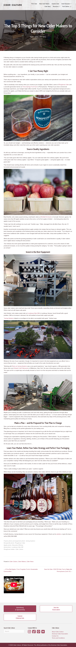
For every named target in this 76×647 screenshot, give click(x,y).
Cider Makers (22, 561)
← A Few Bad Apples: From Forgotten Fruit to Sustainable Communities (21, 570)
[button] (71, 3)
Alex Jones (43, 37)
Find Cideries (66, 6)
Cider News (47, 6)
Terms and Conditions (58, 638)
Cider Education (65, 3)
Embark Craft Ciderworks (21, 368)
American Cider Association (60, 633)
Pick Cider (34, 3)
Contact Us (55, 636)
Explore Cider (55, 3)
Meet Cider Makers (44, 3)
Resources (56, 6)
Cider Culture (13, 561)
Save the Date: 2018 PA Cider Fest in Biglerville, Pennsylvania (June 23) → (58, 570)
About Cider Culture (57, 631)
